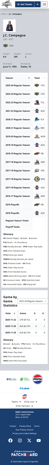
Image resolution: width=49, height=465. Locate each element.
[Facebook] (10, 440)
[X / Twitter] (29, 440)
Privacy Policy (25, 426)
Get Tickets (26, 4)
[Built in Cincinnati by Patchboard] (24, 453)
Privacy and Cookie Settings (25, 433)
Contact (13, 426)
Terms (36, 426)
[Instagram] (20, 440)
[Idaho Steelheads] (7, 4)
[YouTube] (38, 440)
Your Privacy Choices (24, 429)
